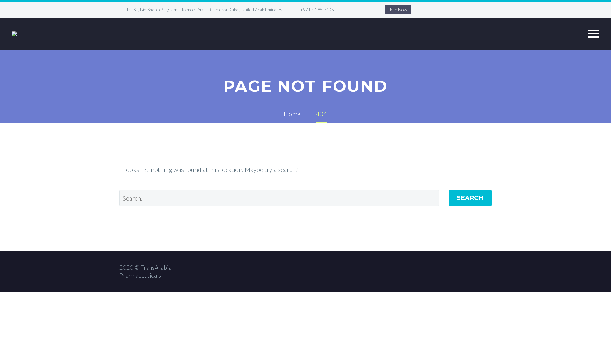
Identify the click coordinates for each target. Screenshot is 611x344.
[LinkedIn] (359, 9)
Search (470, 198)
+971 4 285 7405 (317, 9)
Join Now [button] (398, 9)
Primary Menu (593, 34)
